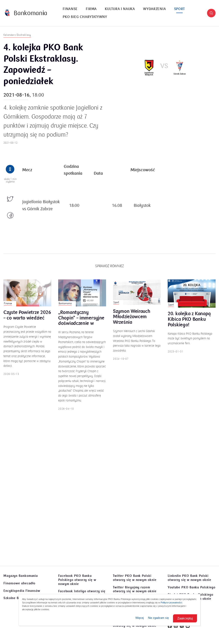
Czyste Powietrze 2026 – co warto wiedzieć (27, 315)
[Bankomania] (25, 13)
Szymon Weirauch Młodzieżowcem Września (131, 317)
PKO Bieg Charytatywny (85, 17)
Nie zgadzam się (158, 617)
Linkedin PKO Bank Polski (189, 578)
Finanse (70, 9)
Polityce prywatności (171, 602)
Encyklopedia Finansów (21, 591)
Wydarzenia (154, 9)
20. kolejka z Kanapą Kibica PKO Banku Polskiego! (189, 319)
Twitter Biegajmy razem (135, 589)
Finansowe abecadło (19, 583)
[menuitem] (70, 9)
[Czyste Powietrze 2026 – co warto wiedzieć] (27, 292)
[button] (211, 13)
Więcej (139, 617)
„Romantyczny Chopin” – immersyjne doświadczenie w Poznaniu (81, 318)
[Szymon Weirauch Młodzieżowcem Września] (137, 292)
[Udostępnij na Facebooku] (10, 216)
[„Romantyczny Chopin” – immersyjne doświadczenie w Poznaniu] (82, 292)
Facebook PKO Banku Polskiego (77, 580)
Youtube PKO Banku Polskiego (191, 587)
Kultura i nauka (120, 9)
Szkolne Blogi (14, 598)
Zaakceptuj (185, 618)
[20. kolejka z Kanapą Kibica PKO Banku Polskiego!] (192, 293)
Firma (91, 9)
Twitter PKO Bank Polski (135, 578)
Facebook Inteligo (81, 593)
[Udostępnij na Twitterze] (10, 199)
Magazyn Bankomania (20, 576)
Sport (179, 9)
